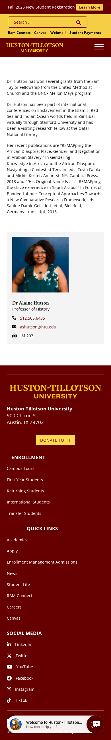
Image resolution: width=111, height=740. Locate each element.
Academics (17, 539)
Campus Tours (20, 468)
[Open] (99, 47)
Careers (14, 607)
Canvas (40, 32)
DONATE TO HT (55, 440)
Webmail (58, 32)
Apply (12, 551)
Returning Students (25, 491)
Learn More (89, 7)
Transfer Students (24, 513)
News (12, 573)
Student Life (18, 584)
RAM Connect (19, 595)
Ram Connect (19, 32)
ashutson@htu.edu (38, 327)
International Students (28, 502)
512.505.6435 (32, 318)
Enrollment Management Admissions (42, 562)
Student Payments (85, 32)
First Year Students (25, 479)
